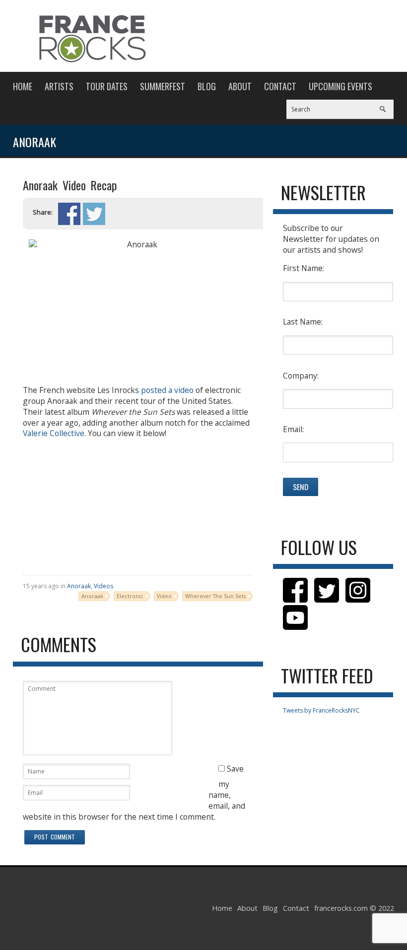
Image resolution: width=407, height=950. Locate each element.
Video (164, 596)
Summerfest (162, 86)
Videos (103, 586)
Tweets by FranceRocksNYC (321, 710)
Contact (280, 86)
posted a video (167, 390)
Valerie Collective (53, 433)
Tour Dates (107, 86)
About (240, 86)
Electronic (130, 596)
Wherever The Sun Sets (215, 596)
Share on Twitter (94, 214)
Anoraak (79, 586)
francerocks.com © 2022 (354, 908)
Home (22, 86)
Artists (59, 86)
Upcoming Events (340, 86)
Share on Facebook (69, 214)
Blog (207, 86)
